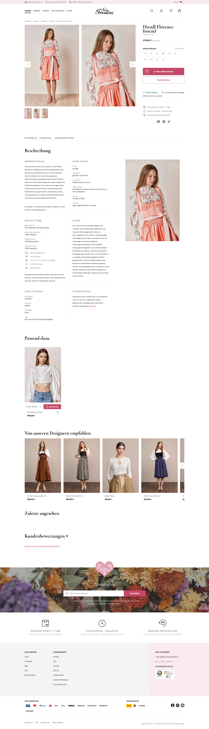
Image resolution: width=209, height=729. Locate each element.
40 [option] (175, 53)
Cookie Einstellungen (60, 680)
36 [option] (163, 53)
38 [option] (169, 53)
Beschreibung (31, 138)
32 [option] (151, 53)
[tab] (121, 548)
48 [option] (163, 59)
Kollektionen (57, 11)
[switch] (168, 676)
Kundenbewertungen (64, 138)
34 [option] (157, 53)
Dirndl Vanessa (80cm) (36, 496)
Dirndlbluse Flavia (34, 412)
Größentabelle (58, 675)
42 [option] (145, 59)
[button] (179, 2)
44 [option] (151, 59)
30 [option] (145, 53)
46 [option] (157, 59)
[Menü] (172, 671)
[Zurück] (27, 64)
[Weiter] (133, 64)
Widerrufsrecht (57, 722)
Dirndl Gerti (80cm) (74, 496)
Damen (28, 11)
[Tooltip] (67, 536)
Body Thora (110, 496)
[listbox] (163, 57)
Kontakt (93, 306)
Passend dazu (163, 80)
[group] (163, 56)
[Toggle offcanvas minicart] (179, 10)
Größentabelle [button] (179, 49)
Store (69, 11)
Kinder (46, 11)
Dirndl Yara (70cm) (151, 496)
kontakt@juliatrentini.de (164, 666)
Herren (36, 11)
